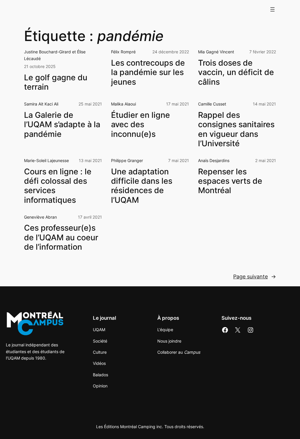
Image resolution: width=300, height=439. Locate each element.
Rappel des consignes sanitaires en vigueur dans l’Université (236, 129)
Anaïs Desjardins (213, 160)
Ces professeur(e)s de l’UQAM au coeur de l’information (61, 237)
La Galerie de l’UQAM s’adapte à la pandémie (62, 124)
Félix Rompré (123, 51)
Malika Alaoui (123, 103)
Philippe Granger (127, 160)
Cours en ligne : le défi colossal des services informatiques (57, 186)
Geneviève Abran (40, 217)
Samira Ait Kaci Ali (41, 103)
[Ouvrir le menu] (272, 9)
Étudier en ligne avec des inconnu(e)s (140, 124)
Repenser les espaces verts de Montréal (230, 181)
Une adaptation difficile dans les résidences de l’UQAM (141, 186)
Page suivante (254, 276)
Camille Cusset (212, 103)
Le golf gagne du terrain (55, 82)
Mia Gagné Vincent (216, 51)
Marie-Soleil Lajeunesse (46, 160)
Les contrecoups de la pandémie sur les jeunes (148, 72)
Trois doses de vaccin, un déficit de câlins (236, 72)
